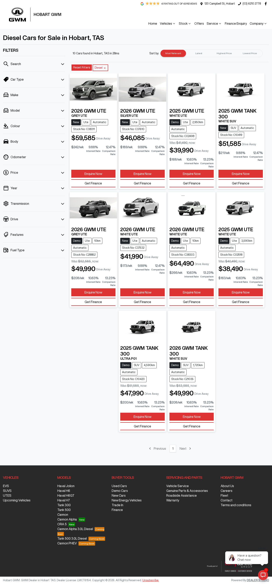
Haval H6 (63, 490)
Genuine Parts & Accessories (187, 490)
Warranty (172, 500)
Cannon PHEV (67, 543)
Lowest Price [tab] (250, 53)
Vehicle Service (177, 485)
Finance (117, 509)
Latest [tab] (198, 53)
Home (152, 23)
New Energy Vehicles (127, 500)
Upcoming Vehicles (16, 500)
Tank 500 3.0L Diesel (72, 538)
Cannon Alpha (67, 519)
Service (212, 23)
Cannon (62, 514)
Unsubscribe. (150, 580)
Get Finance (93, 183)
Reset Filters (81, 67)
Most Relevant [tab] (173, 53)
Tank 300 (64, 505)
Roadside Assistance (181, 495)
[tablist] (211, 53)
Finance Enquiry (236, 23)
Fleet (224, 495)
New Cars (119, 495)
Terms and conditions (236, 505)
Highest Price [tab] (224, 53)
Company (256, 23)
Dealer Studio (258, 580)
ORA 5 (62, 524)
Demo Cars (120, 490)
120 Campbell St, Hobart (219, 3)
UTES (7, 495)
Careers (226, 490)
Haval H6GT (65, 495)
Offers (199, 23)
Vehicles (166, 23)
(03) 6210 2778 (252, 3)
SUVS (7, 490)
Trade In (117, 505)
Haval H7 (63, 500)
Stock (183, 23)
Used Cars (119, 485)
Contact (226, 500)
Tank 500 (64, 509)
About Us (227, 485)
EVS (6, 485)
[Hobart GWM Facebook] (266, 3)
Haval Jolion (65, 485)
